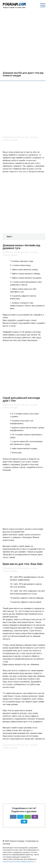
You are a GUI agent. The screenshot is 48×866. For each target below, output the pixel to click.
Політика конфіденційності (23, 861)
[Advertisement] (24, 40)
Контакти (7, 861)
